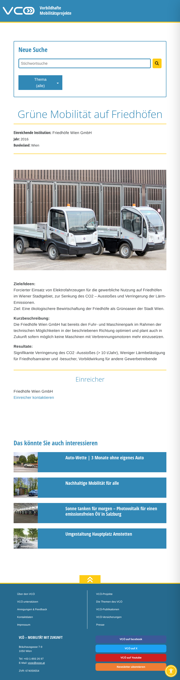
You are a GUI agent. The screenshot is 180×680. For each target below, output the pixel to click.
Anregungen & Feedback (32, 609)
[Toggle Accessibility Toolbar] (171, 671)
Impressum (23, 624)
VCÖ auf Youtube (131, 657)
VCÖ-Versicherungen (109, 617)
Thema (40, 82)
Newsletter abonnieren (131, 666)
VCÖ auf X (131, 648)
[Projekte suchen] (157, 63)
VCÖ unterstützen (27, 601)
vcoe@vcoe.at (36, 662)
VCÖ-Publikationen (107, 609)
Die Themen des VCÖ (109, 601)
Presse (100, 624)
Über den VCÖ (26, 594)
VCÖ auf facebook (131, 639)
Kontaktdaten (25, 617)
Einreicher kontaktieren (34, 397)
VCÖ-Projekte (104, 594)
